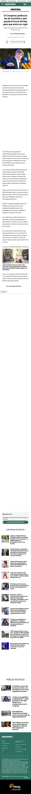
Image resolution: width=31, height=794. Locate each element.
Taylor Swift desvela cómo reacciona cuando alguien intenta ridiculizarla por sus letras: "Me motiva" (18, 564)
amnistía (3, 291)
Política (16, 9)
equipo (3, 741)
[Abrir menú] (2, 4)
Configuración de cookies (20, 742)
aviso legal (18, 747)
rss (3, 750)
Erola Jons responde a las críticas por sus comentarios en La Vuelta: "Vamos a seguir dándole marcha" (19, 575)
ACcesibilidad (18, 751)
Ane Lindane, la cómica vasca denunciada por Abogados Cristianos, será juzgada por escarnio (20, 725)
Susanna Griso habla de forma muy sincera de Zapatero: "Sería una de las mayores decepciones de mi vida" (19, 611)
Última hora (25, 4)
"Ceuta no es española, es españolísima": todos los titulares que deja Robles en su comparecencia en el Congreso (19, 622)
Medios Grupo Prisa (15, 789)
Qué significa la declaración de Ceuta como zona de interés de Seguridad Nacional (20, 714)
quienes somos (5, 743)
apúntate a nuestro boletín (15, 522)
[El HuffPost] (10, 4)
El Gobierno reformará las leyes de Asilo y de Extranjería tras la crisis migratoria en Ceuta (19, 586)
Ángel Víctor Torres (21, 1)
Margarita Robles (12, 1)
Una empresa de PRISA (15, 785)
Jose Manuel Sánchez (18, 33)
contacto (4, 745)
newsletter (5, 748)
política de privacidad (21, 749)
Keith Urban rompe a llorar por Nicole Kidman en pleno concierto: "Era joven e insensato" (19, 646)
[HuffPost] (7, 736)
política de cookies (20, 744)
